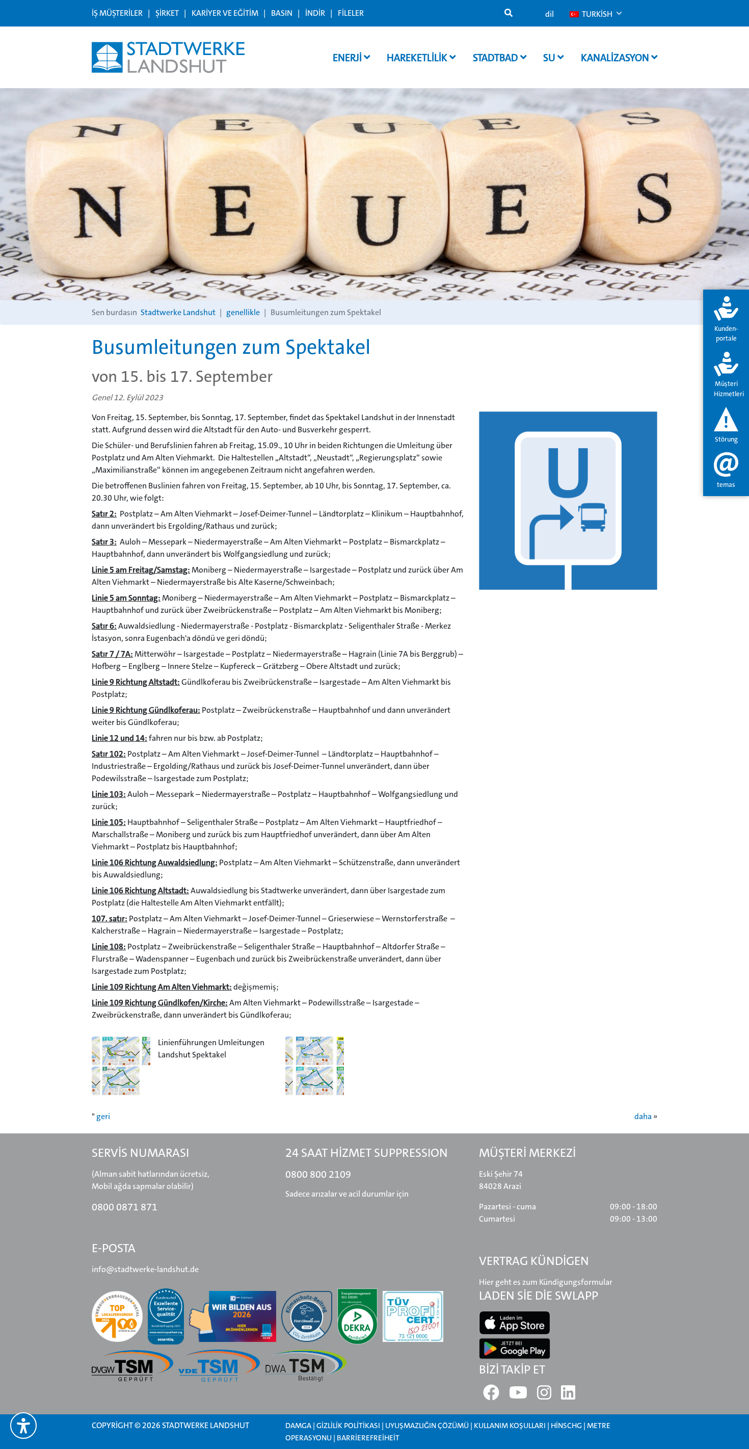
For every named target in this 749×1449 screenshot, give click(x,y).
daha (643, 1116)
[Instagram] (544, 1395)
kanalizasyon (616, 57)
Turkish (596, 14)
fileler (351, 13)
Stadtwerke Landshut (178, 312)
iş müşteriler (117, 13)
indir (315, 13)
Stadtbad (496, 57)
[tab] (726, 320)
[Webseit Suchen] (508, 13)
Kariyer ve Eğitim (225, 13)
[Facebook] (491, 1395)
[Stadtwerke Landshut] (168, 57)
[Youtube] (518, 1395)
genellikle (243, 312)
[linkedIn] (568, 1395)
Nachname (216, 326)
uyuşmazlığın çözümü (427, 1425)
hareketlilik (418, 57)
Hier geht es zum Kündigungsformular (545, 1282)
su (550, 57)
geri (103, 1116)
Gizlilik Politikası (348, 1425)
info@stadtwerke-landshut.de (145, 1269)
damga (298, 1425)
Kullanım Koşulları (510, 1425)
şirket (167, 13)
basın (281, 13)
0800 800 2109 (318, 1174)
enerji (348, 57)
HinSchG (566, 1425)
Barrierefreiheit (368, 1438)
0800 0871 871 (124, 1206)
